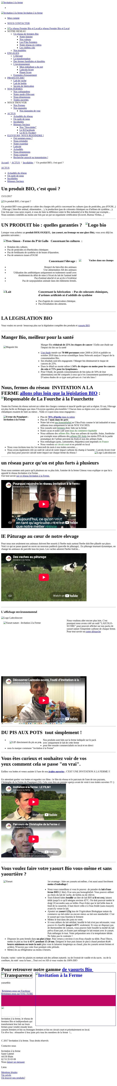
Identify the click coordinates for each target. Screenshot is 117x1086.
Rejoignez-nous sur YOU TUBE (17, 993)
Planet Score (26, 72)
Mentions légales (9, 1072)
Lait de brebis (20, 83)
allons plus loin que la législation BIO (59, 393)
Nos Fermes (19, 105)
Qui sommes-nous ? (22, 138)
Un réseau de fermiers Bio (26, 34)
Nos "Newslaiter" (28, 127)
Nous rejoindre (20, 141)
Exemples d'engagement (25, 75)
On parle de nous (21, 119)
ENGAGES (13, 53)
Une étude (46, 352)
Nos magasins (20, 108)
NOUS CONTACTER (18, 23)
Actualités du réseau (23, 116)
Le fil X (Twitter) (28, 132)
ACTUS (11, 113)
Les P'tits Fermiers (28, 42)
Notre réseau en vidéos (30, 45)
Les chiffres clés (27, 47)
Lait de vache (19, 80)
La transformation (21, 58)
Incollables (18, 121)
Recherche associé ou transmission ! (30, 157)
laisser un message (16, 1062)
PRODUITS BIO (15, 78)
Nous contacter (20, 154)
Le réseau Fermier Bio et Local (54, 28)
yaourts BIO (84, 325)
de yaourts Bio (77, 969)
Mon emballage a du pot (31, 67)
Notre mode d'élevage (23, 94)
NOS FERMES (15, 89)
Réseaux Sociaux (21, 124)
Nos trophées (19, 50)
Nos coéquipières (21, 91)
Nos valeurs (25, 39)
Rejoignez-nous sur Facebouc (16, 991)
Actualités (18, 149)
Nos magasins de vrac (30, 110)
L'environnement (21, 64)
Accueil (5, 162)
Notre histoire (26, 36)
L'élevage (18, 56)
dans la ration (61, 417)
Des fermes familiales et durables (29, 61)
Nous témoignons (21, 97)
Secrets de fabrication (23, 86)
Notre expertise (20, 143)
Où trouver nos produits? (13, 1078)
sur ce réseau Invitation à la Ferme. (33, 476)
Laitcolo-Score (27, 69)
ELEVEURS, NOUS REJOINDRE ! (25, 135)
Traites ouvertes (20, 100)
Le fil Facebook (27, 130)
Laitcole (17, 146)
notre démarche (93, 631)
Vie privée (6, 1075)
